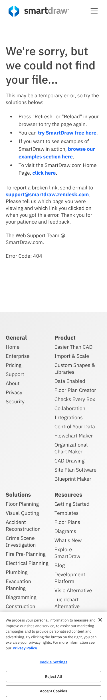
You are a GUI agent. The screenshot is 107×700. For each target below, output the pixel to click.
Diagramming (21, 597)
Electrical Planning (27, 563)
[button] (94, 11)
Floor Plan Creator (75, 390)
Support (15, 374)
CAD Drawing (69, 460)
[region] (53, 656)
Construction (20, 606)
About (13, 383)
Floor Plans (67, 522)
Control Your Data (74, 426)
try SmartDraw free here (67, 132)
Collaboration (69, 408)
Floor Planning (22, 504)
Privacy (14, 392)
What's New (68, 540)
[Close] (100, 620)
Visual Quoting (22, 513)
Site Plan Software (75, 469)
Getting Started (72, 504)
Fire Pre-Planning (26, 554)
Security (15, 401)
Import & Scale (71, 356)
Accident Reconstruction (23, 525)
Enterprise (18, 356)
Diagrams (65, 531)
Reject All (53, 676)
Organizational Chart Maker (71, 448)
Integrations (68, 417)
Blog (59, 565)
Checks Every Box (74, 399)
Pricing (13, 365)
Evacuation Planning (18, 584)
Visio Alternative (73, 590)
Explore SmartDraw (67, 552)
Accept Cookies (53, 691)
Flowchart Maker (73, 435)
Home (12, 347)
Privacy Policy (25, 648)
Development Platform (69, 578)
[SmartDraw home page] (39, 11)
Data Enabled (69, 381)
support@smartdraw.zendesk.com (47, 194)
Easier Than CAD (73, 347)
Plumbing (16, 572)
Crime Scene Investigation (21, 541)
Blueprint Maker (72, 479)
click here (44, 173)
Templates (66, 513)
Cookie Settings (53, 662)
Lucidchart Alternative (67, 603)
